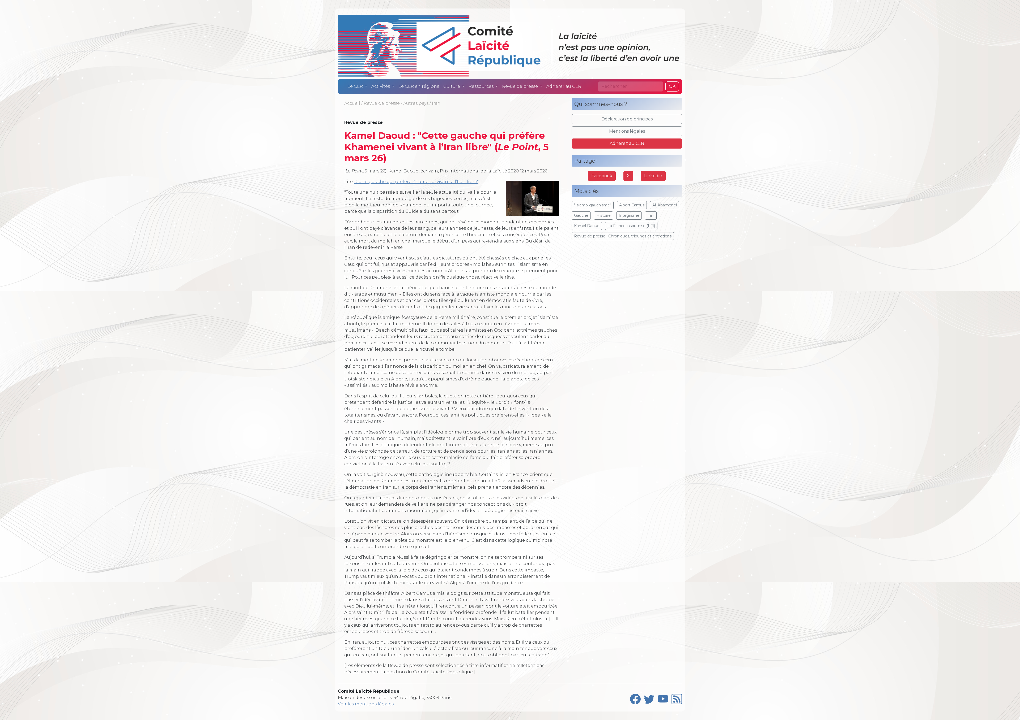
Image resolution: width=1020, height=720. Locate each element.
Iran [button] (650, 215)
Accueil (352, 103)
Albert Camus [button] (631, 205)
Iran (436, 103)
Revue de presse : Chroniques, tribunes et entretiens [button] (623, 236)
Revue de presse (382, 103)
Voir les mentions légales (366, 703)
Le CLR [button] (355, 86)
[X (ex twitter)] (649, 697)
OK (672, 86)
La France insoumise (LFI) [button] (631, 225)
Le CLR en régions (418, 86)
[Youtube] (663, 697)
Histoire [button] (603, 215)
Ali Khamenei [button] (664, 205)
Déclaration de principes (627, 119)
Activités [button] (381, 86)
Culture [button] (452, 86)
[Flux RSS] (677, 697)
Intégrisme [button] (629, 215)
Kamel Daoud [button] (587, 225)
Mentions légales (627, 131)
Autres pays (415, 103)
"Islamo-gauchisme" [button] (592, 205)
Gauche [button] (581, 215)
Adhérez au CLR (627, 143)
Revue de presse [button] (520, 86)
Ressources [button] (482, 86)
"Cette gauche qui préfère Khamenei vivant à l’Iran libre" (416, 181)
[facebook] (635, 697)
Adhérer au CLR (563, 86)
